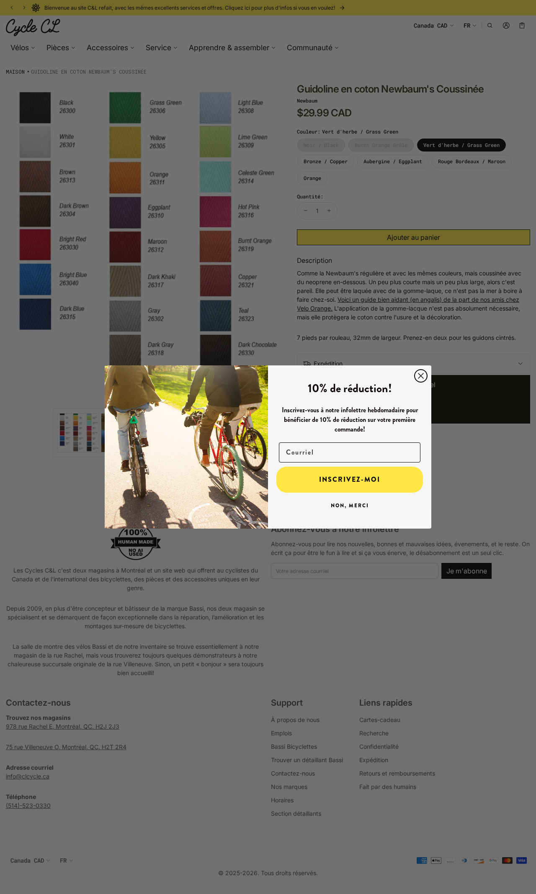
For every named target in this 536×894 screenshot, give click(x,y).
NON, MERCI (350, 505)
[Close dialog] (421, 376)
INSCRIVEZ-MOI (349, 479)
